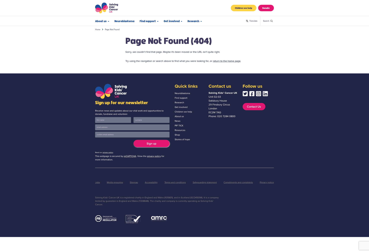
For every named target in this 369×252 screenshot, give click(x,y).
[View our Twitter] (245, 94)
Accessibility (151, 182)
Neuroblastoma (124, 21)
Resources (180, 130)
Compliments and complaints (238, 182)
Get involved (172, 21)
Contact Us (254, 106)
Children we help (243, 7)
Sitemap (134, 182)
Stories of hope (182, 139)
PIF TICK (179, 125)
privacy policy (108, 152)
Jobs (97, 182)
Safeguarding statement (205, 182)
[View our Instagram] (258, 94)
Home (97, 29)
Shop (177, 134)
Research (193, 21)
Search (264, 21)
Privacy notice (267, 182)
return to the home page (226, 61)
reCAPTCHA (130, 156)
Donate (266, 7)
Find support (148, 21)
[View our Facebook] (251, 94)
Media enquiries (115, 182)
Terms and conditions (175, 182)
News (177, 121)
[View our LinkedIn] (265, 94)
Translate (251, 21)
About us (101, 21)
